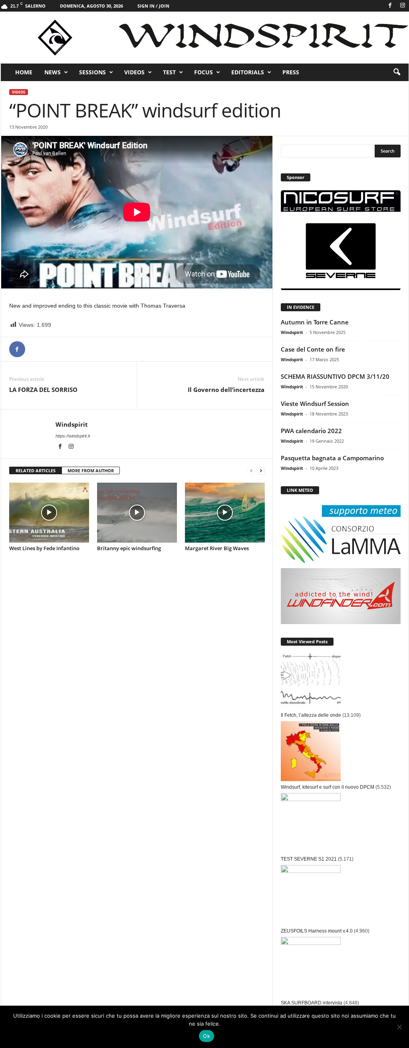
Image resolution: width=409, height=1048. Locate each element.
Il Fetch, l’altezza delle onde (311, 715)
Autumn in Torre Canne (315, 322)
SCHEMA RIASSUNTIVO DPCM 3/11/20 (335, 376)
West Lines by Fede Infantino (44, 548)
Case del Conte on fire (313, 349)
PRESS (290, 72)
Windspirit (72, 424)
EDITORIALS (247, 72)
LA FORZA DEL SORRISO (43, 390)
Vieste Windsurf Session (315, 404)
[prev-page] (251, 471)
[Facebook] (390, 6)
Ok (206, 1036)
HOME (23, 72)
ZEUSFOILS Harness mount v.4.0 (317, 931)
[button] (396, 72)
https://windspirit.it (73, 436)
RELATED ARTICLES (36, 470)
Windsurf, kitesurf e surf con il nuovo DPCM (327, 787)
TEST (169, 72)
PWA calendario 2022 (311, 431)
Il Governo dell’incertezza (226, 390)
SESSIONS (92, 72)
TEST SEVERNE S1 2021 (309, 859)
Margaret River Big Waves (217, 548)
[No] (399, 1027)
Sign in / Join (153, 6)
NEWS (52, 72)
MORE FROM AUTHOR (91, 470)
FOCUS (203, 72)
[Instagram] (402, 6)
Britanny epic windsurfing (129, 548)
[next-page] (261, 471)
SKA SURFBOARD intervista (311, 1003)
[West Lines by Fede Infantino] (49, 513)
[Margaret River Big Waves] (225, 513)
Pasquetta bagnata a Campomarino (332, 458)
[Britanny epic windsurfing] (137, 513)
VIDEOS (134, 72)
